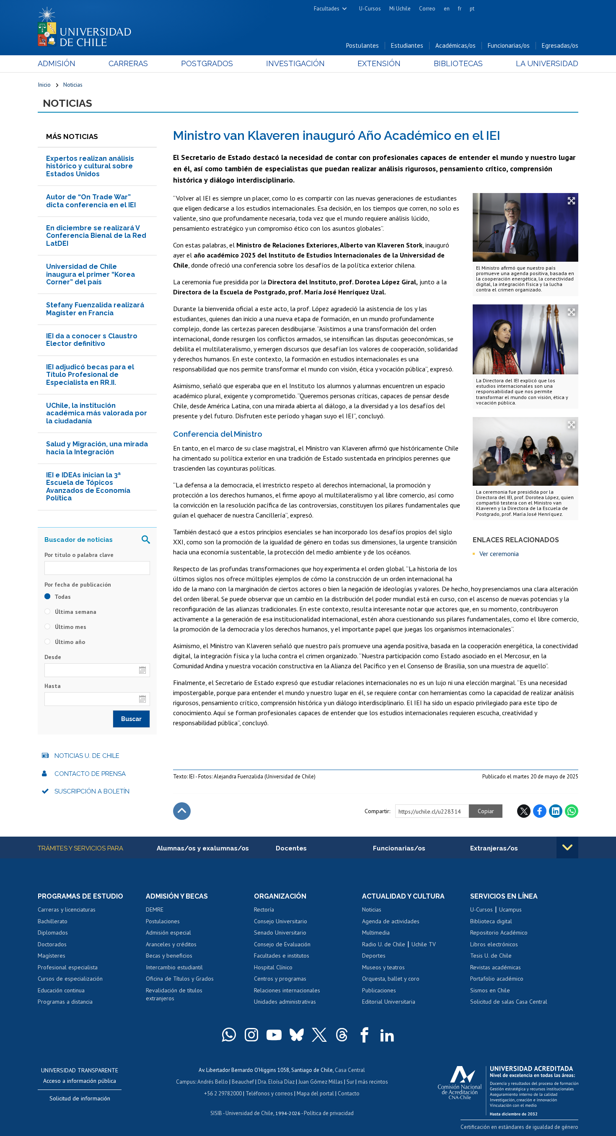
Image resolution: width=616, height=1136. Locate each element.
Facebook (539, 811)
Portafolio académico (496, 978)
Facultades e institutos (281, 955)
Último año (69, 642)
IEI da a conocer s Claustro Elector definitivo (91, 340)
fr (459, 8)
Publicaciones (379, 990)
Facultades (326, 8)
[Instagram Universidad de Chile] (251, 1034)
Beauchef (243, 1081)
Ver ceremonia (499, 553)
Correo (427, 8)
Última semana (74, 612)
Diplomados (53, 932)
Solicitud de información (79, 1098)
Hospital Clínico (273, 967)
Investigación (295, 63)
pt (472, 8)
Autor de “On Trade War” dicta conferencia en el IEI (91, 201)
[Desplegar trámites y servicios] (567, 847)
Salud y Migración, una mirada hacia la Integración (97, 448)
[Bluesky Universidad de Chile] (296, 1034)
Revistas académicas (495, 967)
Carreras (128, 63)
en (447, 8)
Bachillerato (52, 921)
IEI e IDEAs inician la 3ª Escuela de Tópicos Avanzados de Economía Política (88, 486)
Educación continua (61, 990)
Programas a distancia (65, 1001)
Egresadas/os (560, 45)
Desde (52, 657)
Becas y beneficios (169, 955)
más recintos (373, 1081)
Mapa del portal (315, 1093)
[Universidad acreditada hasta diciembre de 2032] (508, 1088)
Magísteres (51, 955)
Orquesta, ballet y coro (390, 978)
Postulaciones (163, 921)
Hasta (52, 686)
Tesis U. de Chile (491, 955)
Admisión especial (168, 932)
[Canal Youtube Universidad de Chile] (274, 1034)
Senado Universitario (280, 932)
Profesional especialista (68, 967)
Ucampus (510, 909)
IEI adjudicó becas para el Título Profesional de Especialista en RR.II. (90, 374)
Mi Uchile (400, 8)
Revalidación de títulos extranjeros (174, 994)
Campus (185, 1081)
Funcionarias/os (509, 45)
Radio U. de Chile (383, 944)
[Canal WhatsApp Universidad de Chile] (228, 1034)
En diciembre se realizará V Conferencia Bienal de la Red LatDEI (96, 235)
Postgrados (207, 63)
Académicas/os (455, 45)
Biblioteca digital (491, 921)
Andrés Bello (212, 1081)
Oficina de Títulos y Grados (180, 978)
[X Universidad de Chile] (319, 1034)
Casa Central (350, 1070)
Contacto (349, 1093)
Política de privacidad (329, 1113)
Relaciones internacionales (287, 990)
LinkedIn (555, 811)
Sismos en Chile (490, 990)
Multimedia (376, 932)
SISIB (216, 1113)
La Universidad (547, 63)
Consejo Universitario (280, 921)
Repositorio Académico (499, 932)
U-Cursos (370, 8)
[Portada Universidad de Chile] (87, 24)
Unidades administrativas (285, 1001)
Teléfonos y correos (269, 1093)
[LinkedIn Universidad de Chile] (387, 1034)
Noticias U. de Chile (86, 756)
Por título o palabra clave (79, 555)
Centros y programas (280, 978)
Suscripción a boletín (91, 791)
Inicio (44, 84)
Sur (350, 1081)
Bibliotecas (458, 63)
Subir (182, 811)
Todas (62, 596)
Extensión (379, 63)
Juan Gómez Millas (320, 1081)
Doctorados (52, 944)
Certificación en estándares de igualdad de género (519, 1127)
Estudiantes (407, 45)
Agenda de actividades (390, 921)
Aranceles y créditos (171, 944)
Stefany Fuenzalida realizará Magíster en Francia (95, 309)
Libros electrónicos (494, 944)
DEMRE (154, 909)
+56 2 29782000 (223, 1093)
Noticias (73, 84)
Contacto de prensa (90, 774)
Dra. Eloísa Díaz (276, 1081)
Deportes (374, 955)
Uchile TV (424, 944)
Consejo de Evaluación (282, 944)
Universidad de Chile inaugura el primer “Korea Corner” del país (90, 274)
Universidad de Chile (249, 1113)
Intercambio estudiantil (174, 967)
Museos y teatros (383, 967)
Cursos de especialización (70, 978)
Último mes (69, 627)
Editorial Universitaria (388, 1001)
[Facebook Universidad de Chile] (364, 1034)
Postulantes (362, 45)
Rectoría (264, 909)
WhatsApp (571, 811)
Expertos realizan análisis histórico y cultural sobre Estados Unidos (90, 166)
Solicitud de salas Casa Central (508, 1001)
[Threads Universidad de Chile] (341, 1034)
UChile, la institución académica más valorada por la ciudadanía (96, 413)
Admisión (56, 63)
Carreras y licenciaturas (67, 909)
